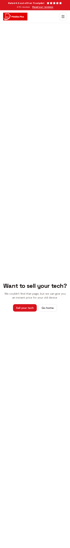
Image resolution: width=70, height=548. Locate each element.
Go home (48, 308)
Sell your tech (25, 308)
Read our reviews (42, 7)
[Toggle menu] (63, 16)
